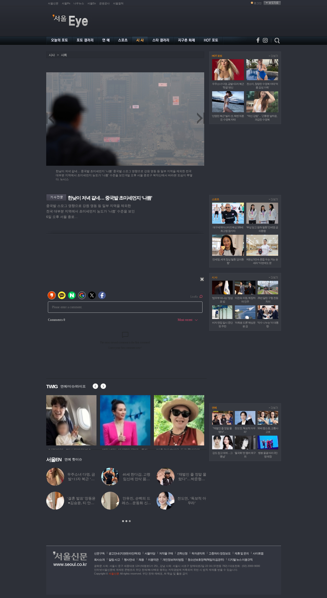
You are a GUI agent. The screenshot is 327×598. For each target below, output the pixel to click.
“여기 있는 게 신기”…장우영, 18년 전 (136, 479)
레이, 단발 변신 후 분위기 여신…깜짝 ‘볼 (81, 479)
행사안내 (129, 559)
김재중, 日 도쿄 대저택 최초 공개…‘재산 (136, 502)
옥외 (137, 553)
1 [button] (123, 521)
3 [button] (130, 521)
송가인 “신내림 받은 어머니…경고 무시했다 (192, 479)
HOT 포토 (217, 55)
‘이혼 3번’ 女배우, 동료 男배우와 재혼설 (81, 502)
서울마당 (150, 553)
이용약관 (153, 559)
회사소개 (99, 559)
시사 (52, 55)
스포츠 (215, 199)
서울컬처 (118, 3)
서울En (91, 3)
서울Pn (66, 3)
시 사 (214, 277)
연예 (214, 407)
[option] (126, 495)
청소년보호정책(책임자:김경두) (206, 559)
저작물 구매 (166, 553)
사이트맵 (258, 553)
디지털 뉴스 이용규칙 (240, 559)
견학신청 (182, 553)
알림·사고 (114, 559)
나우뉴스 (78, 3)
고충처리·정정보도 (220, 553)
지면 (123, 553)
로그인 (258, 3)
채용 (141, 559)
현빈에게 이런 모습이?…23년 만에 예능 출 (192, 502)
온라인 (130, 553)
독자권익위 (198, 553)
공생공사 (104, 3)
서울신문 (53, 3)
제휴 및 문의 (242, 553)
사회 (64, 55)
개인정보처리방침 (173, 559)
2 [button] (126, 521)
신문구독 (99, 553)
